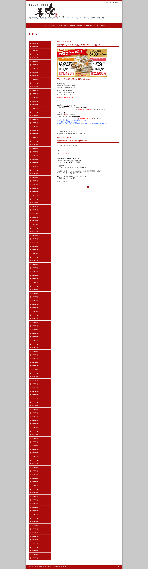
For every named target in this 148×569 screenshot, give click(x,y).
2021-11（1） (36, 206)
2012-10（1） (36, 518)
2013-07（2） (36, 514)
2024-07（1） (36, 130)
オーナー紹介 (88, 25)
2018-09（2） (36, 333)
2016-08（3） (36, 413)
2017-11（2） (36, 365)
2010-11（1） (36, 547)
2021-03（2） (36, 235)
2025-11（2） (36, 75)
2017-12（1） (36, 362)
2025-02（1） (36, 108)
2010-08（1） (36, 554)
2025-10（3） (36, 79)
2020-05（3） (36, 267)
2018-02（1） (36, 354)
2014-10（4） (36, 489)
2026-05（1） (36, 54)
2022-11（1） (36, 166)
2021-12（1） (36, 202)
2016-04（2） (36, 427)
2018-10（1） (36, 329)
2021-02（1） (36, 238)
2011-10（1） (36, 536)
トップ (45, 25)
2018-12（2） (36, 322)
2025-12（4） (36, 72)
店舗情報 (72, 25)
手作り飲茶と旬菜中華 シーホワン (43, 566)
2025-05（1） (36, 97)
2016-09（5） (36, 409)
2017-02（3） (36, 394)
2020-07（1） (36, 260)
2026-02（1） (36, 64)
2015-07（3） (36, 456)
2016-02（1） (36, 434)
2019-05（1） (36, 304)
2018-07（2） (36, 340)
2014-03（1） (36, 500)
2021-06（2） (36, 224)
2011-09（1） (36, 539)
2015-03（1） (36, 471)
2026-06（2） (36, 50)
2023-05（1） (36, 151)
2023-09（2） (36, 144)
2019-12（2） (36, 282)
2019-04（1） (36, 307)
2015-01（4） (36, 478)
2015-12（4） (36, 438)
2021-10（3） (36, 209)
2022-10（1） (36, 170)
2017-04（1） (36, 387)
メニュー (59, 25)
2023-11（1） (36, 141)
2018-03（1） (36, 351)
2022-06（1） (36, 180)
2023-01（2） (36, 159)
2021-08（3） (36, 217)
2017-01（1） (36, 398)
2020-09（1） (36, 253)
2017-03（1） (36, 391)
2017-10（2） (36, 369)
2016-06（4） (36, 420)
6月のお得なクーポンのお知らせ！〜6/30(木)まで (78, 45)
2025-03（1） (36, 104)
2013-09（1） (36, 510)
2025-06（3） (36, 93)
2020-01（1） (36, 278)
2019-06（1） (36, 300)
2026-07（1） (36, 46)
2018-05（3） (36, 344)
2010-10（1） (36, 550)
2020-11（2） (36, 249)
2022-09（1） (36, 173)
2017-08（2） (36, 376)
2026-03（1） (36, 61)
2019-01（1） (36, 318)
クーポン (66, 106)
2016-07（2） (36, 416)
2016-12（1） (36, 402)
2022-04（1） (36, 188)
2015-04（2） (36, 467)
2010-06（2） (36, 558)
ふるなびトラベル (99, 25)
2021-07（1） (36, 220)
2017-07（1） (36, 380)
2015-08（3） (36, 452)
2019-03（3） (36, 311)
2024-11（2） (36, 119)
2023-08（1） (36, 148)
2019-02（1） (36, 315)
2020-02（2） (36, 275)
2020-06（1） (36, 264)
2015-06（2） (36, 460)
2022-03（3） (36, 191)
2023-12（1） (36, 137)
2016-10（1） (36, 405)
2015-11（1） (36, 442)
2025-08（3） (36, 86)
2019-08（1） (36, 293)
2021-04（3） (36, 231)
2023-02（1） (36, 155)
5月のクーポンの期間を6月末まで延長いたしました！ (74, 79)
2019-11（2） (36, 286)
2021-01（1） (36, 242)
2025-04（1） (36, 101)
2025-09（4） (36, 83)
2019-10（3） (36, 289)
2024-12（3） (36, 115)
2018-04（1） (36, 347)
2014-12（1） (36, 481)
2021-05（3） (36, 228)
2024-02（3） (36, 133)
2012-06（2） (36, 525)
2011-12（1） (36, 529)
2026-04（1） (36, 57)
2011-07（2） (36, 543)
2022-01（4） (36, 199)
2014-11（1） (36, 485)
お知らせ (52, 25)
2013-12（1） (36, 507)
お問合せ (79, 25)
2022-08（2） (36, 177)
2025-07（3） (36, 90)
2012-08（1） (36, 521)
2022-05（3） (36, 184)
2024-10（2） (36, 122)
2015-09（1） (36, 449)
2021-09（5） (36, 213)
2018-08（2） (36, 336)
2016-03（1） (36, 431)
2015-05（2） (36, 463)
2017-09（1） (36, 373)
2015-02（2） (36, 474)
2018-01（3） (36, 358)
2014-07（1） (36, 496)
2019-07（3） (36, 296)
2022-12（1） (36, 162)
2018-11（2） (36, 325)
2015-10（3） (36, 445)
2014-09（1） (36, 492)
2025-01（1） (36, 112)
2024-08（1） (36, 126)
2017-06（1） (36, 384)
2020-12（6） (36, 246)
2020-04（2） (36, 271)
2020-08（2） (36, 257)
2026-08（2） (36, 43)
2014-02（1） (36, 503)
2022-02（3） (36, 195)
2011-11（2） (36, 532)
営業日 (66, 25)
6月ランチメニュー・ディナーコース (73, 141)
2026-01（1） (36, 68)
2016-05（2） (36, 423)
